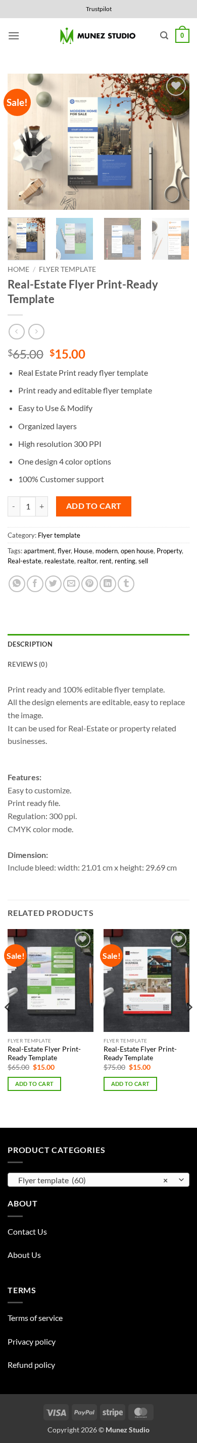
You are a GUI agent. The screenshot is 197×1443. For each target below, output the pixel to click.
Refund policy (31, 1364)
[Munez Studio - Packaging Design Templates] (98, 36)
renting (125, 561)
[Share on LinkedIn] (108, 583)
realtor (86, 561)
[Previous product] (36, 331)
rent (106, 561)
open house (137, 551)
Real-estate (24, 561)
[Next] (173, 141)
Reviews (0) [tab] (27, 664)
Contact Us (27, 1231)
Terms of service (35, 1317)
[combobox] (98, 1180)
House (83, 551)
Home (18, 269)
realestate (59, 561)
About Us (24, 1254)
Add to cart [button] (34, 1083)
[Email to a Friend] (71, 583)
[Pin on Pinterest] (89, 583)
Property (169, 551)
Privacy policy (32, 1341)
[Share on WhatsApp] (17, 583)
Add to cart (94, 505)
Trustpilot (99, 9)
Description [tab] (30, 644)
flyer (64, 551)
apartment (39, 551)
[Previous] (24, 141)
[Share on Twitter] (53, 583)
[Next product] (16, 331)
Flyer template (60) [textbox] (93, 1180)
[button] (14, 35)
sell (143, 561)
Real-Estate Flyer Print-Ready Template (44, 1053)
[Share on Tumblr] (126, 583)
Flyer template (67, 269)
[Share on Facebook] (35, 583)
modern (106, 551)
